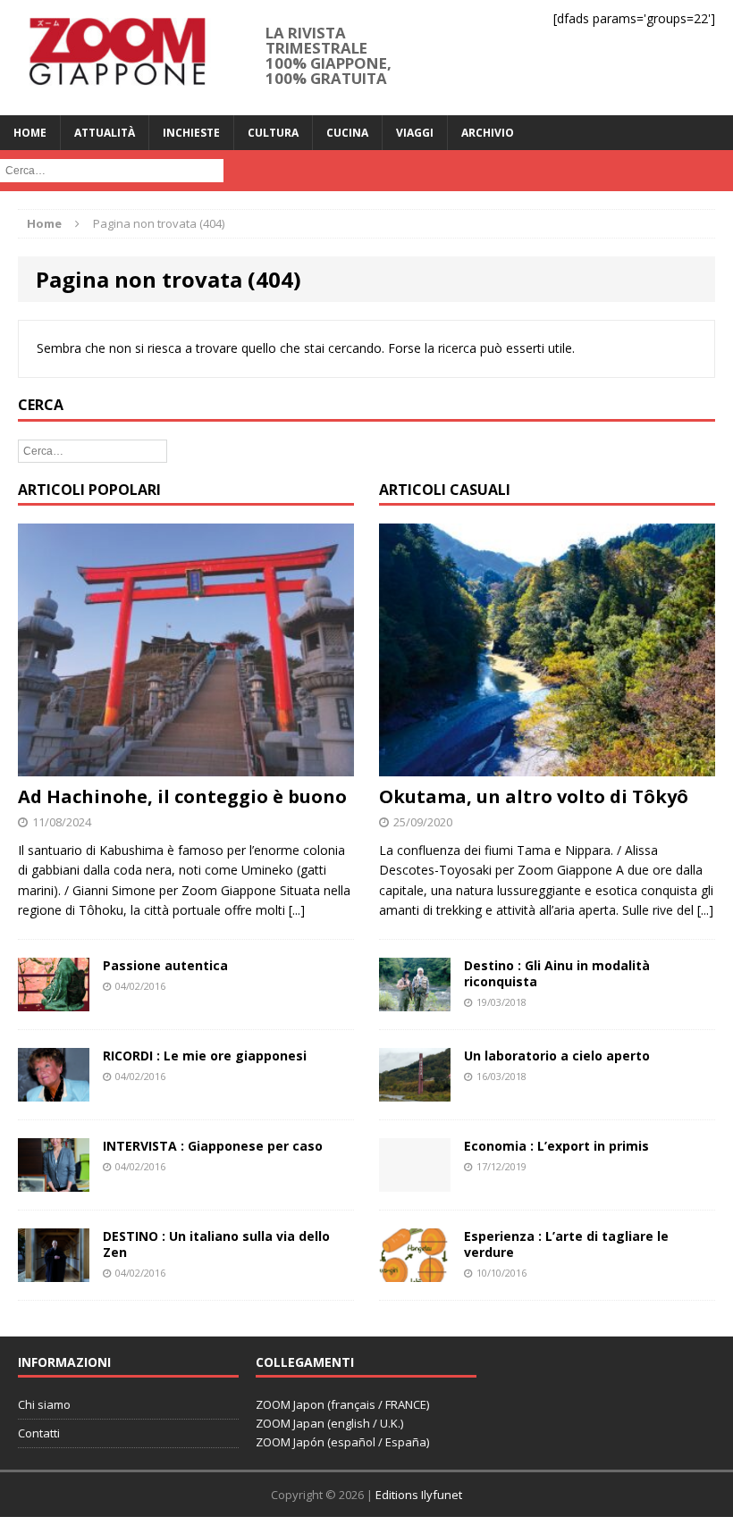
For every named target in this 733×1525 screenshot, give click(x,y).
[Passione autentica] (53, 1000)
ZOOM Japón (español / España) (342, 1442)
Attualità (104, 132)
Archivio (487, 132)
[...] (297, 909)
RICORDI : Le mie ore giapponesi (205, 1055)
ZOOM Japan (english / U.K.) (329, 1423)
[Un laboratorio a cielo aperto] (415, 1090)
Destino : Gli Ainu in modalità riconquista (557, 973)
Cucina (347, 132)
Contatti (39, 1433)
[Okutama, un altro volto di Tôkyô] (547, 766)
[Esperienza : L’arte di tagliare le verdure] (415, 1271)
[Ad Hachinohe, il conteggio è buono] (186, 766)
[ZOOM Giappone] (116, 57)
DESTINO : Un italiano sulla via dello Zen (216, 1244)
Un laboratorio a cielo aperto (557, 1055)
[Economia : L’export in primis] (415, 1180)
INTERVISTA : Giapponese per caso (213, 1145)
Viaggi (415, 132)
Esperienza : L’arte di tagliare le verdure (566, 1244)
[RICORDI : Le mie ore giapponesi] (53, 1090)
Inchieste (191, 132)
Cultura (273, 132)
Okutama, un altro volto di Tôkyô (533, 796)
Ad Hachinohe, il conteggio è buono (182, 796)
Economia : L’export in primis (556, 1145)
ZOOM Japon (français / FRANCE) (342, 1404)
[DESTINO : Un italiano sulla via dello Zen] (53, 1271)
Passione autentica (165, 965)
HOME (29, 132)
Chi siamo (44, 1404)
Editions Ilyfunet (418, 1495)
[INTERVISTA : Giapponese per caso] (53, 1181)
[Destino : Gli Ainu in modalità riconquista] (415, 1000)
